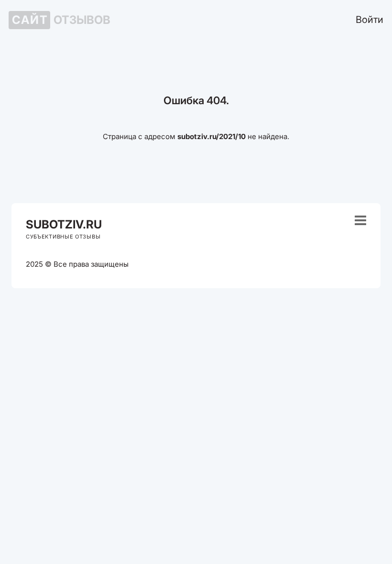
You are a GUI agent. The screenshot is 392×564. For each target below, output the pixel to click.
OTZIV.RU (64, 224)
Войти (369, 19)
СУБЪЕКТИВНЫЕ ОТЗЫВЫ (63, 236)
